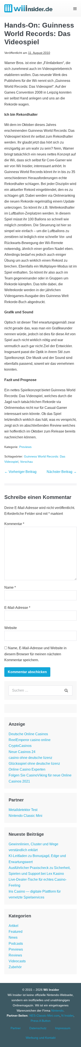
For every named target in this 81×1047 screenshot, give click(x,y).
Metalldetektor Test (23, 810)
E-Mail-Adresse (17, 607)
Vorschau (26, 461)
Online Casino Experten (27, 769)
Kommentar (14, 524)
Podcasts (16, 943)
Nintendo (57, 1010)
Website (10, 628)
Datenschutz (37, 1028)
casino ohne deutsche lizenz (30, 758)
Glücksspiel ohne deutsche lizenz (34, 763)
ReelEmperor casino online (30, 740)
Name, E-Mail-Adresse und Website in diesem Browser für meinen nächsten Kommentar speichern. (35, 654)
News (13, 937)
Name (10, 587)
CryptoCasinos (20, 746)
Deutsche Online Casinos (28, 734)
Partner (16, 1028)
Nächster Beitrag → (62, 472)
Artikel (13, 926)
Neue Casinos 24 (22, 752)
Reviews (15, 955)
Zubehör (15, 967)
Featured (15, 931)
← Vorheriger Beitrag (20, 472)
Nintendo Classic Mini (25, 815)
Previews (25, 447)
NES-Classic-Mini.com (44, 1015)
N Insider (67, 1015)
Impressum (62, 1028)
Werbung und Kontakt (41, 1037)
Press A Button (41, 1020)
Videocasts (17, 961)
